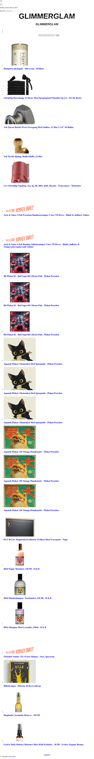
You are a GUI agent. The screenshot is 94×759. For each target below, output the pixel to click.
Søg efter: (3, 11)
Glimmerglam (12, 756)
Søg (57, 35)
